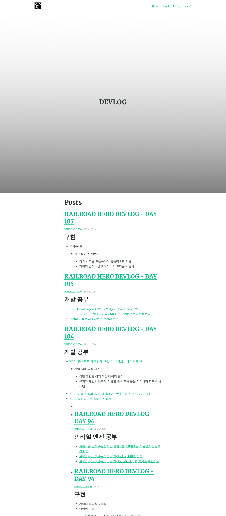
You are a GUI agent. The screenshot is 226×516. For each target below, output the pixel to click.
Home (155, 6)
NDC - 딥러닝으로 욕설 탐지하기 (90, 398)
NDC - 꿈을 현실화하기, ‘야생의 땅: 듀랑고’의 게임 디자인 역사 (109, 393)
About (165, 6)
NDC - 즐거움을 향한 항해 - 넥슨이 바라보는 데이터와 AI (105, 361)
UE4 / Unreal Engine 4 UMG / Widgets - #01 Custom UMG (104, 309)
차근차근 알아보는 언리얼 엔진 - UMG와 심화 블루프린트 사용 (119, 461)
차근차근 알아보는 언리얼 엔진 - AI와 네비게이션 (111, 456)
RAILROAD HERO (73, 229)
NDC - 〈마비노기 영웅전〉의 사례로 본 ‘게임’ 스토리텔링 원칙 (110, 314)
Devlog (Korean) (181, 6)
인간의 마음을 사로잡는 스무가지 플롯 (93, 319)
